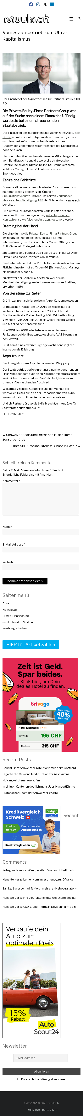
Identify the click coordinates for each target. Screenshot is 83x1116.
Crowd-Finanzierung (16, 616)
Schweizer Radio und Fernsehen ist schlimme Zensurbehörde (37, 437)
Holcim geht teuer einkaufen (21, 780)
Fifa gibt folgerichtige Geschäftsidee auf (49, 897)
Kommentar (11, 481)
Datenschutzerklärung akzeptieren (43, 1079)
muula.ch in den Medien (18, 622)
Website (8, 562)
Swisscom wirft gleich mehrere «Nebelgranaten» (45, 888)
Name (7, 526)
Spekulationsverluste (16, 196)
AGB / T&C (33, 1110)
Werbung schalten (15, 628)
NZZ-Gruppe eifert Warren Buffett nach (48, 870)
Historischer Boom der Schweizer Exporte (30, 793)
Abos (6, 603)
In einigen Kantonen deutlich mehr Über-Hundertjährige (39, 786)
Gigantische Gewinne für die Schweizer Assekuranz (36, 774)
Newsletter (10, 609)
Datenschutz (50, 1110)
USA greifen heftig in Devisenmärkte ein (49, 906)
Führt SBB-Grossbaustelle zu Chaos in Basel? (45, 446)
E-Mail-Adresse (14, 544)
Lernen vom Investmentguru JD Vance (48, 879)
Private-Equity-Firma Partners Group (53, 233)
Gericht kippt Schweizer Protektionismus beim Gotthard (39, 768)
